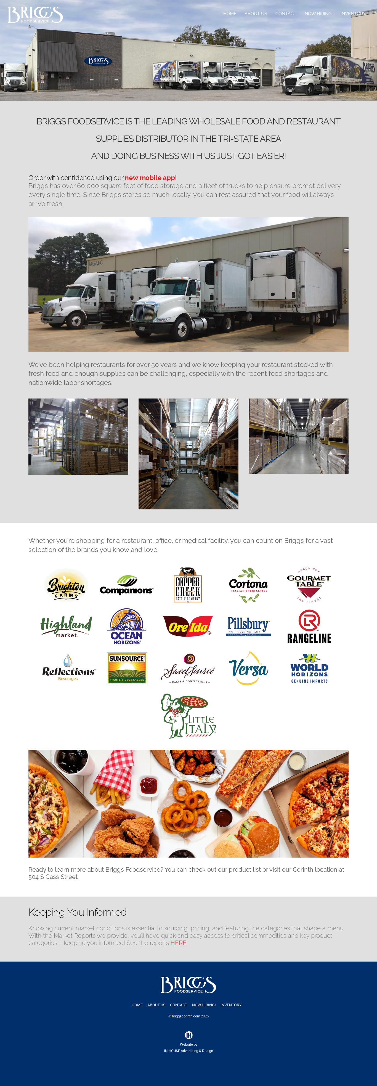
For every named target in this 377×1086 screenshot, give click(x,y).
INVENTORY (353, 13)
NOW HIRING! (319, 13)
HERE (179, 942)
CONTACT (285, 13)
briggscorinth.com (186, 1016)
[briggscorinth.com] (35, 20)
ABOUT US (256, 13)
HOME (230, 13)
